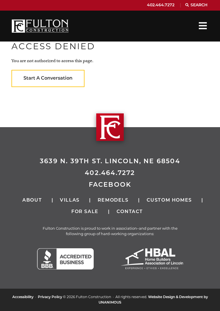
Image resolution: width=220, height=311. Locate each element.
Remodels (113, 200)
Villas (70, 200)
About (32, 200)
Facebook (110, 185)
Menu (203, 26)
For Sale (85, 212)
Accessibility (23, 297)
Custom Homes (169, 200)
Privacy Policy (50, 297)
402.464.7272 (160, 5)
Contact (130, 212)
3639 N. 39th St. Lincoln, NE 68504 (110, 161)
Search (198, 5)
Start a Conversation (47, 78)
